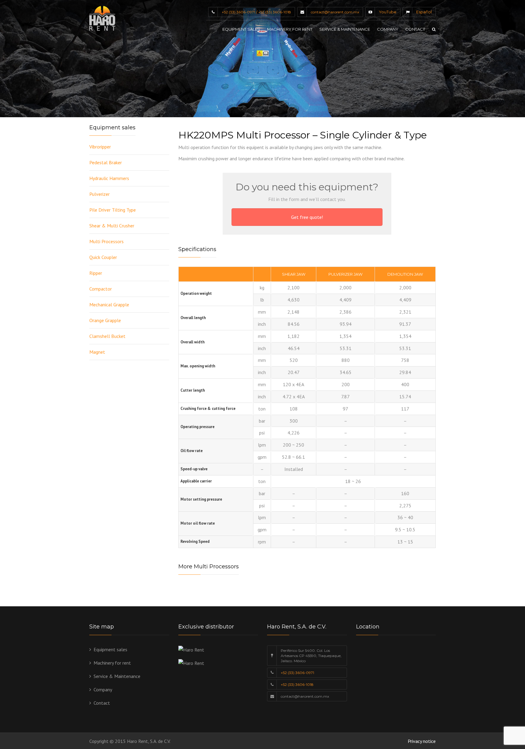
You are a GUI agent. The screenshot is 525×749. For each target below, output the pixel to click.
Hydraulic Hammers (109, 178)
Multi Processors (106, 241)
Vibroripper (100, 147)
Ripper (95, 273)
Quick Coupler (103, 257)
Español (424, 11)
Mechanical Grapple (109, 304)
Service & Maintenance (344, 29)
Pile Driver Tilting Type (112, 210)
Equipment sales (241, 29)
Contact (415, 29)
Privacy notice (422, 741)
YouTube (387, 11)
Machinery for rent (289, 29)
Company (387, 29)
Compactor (100, 289)
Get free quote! (307, 217)
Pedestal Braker (105, 162)
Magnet (97, 352)
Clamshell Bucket (107, 336)
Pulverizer (99, 194)
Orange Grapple (105, 320)
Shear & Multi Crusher (111, 226)
